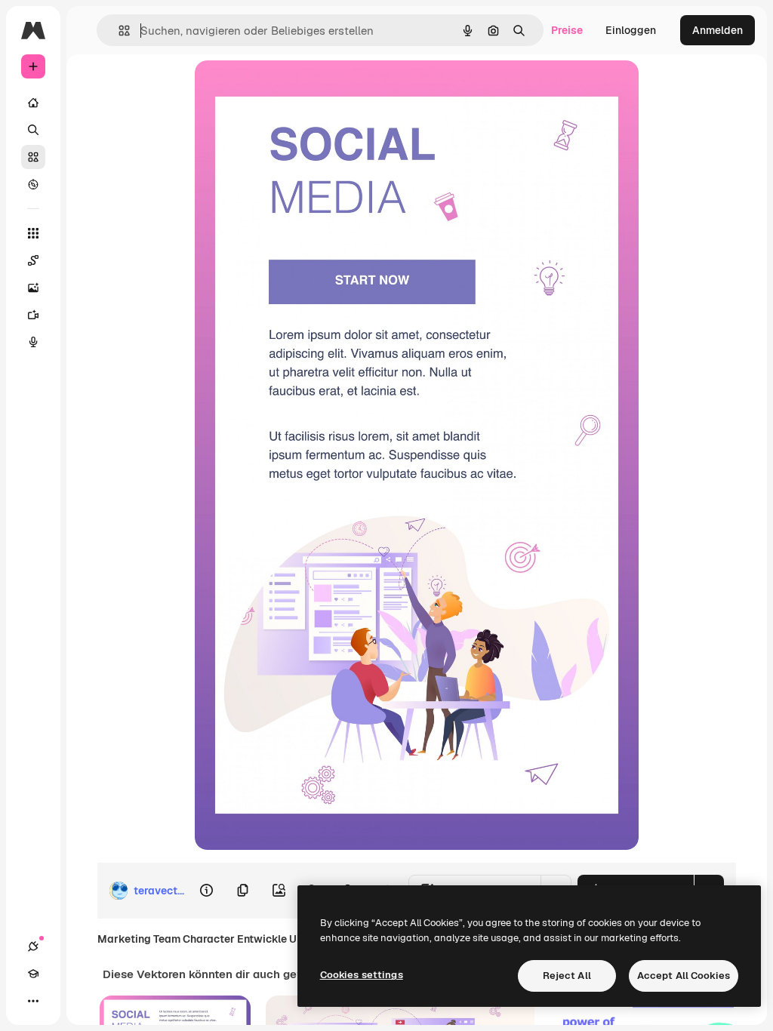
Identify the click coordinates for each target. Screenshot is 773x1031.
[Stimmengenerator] (33, 342)
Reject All (567, 975)
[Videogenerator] (33, 315)
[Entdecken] (33, 184)
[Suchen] (33, 130)
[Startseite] (33, 103)
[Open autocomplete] (118, 30)
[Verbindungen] (33, 946)
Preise (567, 30)
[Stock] (33, 157)
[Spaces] (33, 260)
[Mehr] (33, 1001)
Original (291, 89)
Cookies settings (361, 974)
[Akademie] (33, 974)
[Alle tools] (33, 233)
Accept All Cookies (683, 975)
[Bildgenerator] (33, 287)
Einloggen (630, 30)
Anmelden (717, 30)
